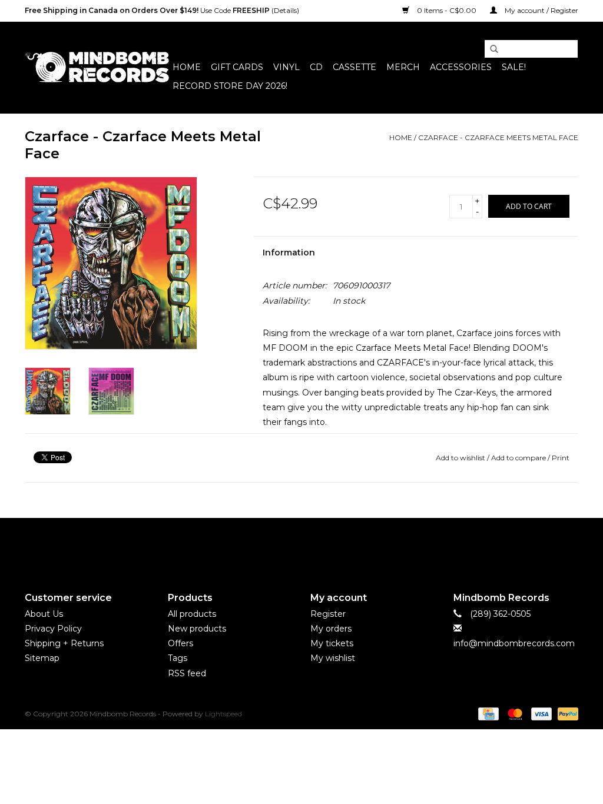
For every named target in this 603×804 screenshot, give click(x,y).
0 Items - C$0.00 (446, 10)
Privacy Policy (53, 628)
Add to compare (519, 457)
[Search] (490, 49)
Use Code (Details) (162, 10)
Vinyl (286, 67)
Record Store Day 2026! (230, 86)
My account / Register (540, 10)
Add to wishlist (460, 457)
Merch (403, 67)
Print (560, 457)
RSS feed (187, 673)
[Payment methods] (487, 713)
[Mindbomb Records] (97, 67)
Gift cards (237, 67)
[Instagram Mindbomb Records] (322, 545)
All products (192, 614)
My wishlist (332, 658)
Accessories (461, 67)
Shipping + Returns (64, 643)
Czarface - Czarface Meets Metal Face (498, 137)
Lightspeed (223, 713)
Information (289, 252)
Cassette (354, 67)
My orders (331, 628)
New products (197, 628)
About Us (44, 614)
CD (316, 67)
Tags (177, 658)
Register (328, 614)
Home (187, 67)
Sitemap (42, 658)
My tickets (331, 643)
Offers (180, 643)
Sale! (514, 67)
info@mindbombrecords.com (514, 643)
